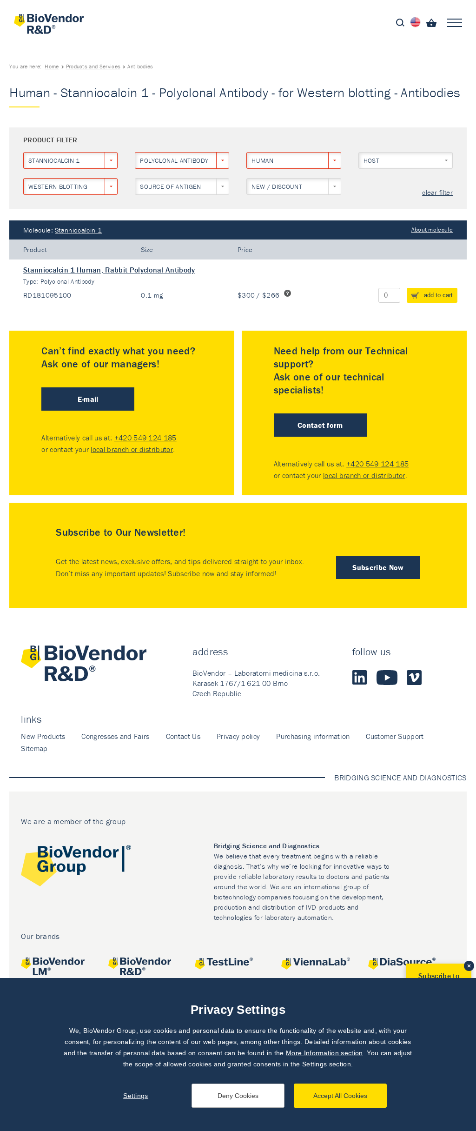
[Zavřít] (469, 966)
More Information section (324, 1053)
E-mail (88, 399)
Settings (135, 1095)
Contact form (320, 425)
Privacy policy (238, 736)
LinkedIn (359, 677)
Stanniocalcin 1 (78, 230)
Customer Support (394, 736)
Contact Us (183, 736)
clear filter (437, 192)
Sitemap (34, 748)
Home (52, 66)
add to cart (438, 295)
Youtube (387, 677)
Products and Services (93, 66)
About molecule (432, 229)
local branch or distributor (132, 449)
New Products (43, 736)
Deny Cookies (238, 1095)
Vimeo (414, 677)
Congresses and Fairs (115, 736)
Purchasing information (313, 736)
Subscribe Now (377, 567)
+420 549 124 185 (145, 437)
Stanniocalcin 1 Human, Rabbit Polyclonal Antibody (109, 269)
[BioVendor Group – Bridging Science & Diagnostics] (76, 867)
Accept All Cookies (340, 1095)
